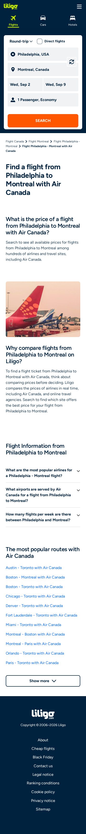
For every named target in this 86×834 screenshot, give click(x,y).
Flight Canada (15, 141)
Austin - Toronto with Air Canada (34, 567)
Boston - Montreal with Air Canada (35, 577)
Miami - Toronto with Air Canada (33, 624)
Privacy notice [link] (43, 800)
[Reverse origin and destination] (71, 62)
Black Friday (43, 757)
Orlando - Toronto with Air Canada (35, 653)
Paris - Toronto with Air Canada (32, 662)
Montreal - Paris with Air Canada (33, 643)
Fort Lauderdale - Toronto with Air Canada (41, 615)
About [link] (43, 740)
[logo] (11, 6)
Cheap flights (43, 748)
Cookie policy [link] (43, 792)
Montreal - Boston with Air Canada (35, 634)
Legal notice (43, 774)
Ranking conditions (43, 783)
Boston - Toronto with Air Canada (34, 586)
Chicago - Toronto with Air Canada (35, 596)
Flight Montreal (39, 141)
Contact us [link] (43, 766)
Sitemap (43, 809)
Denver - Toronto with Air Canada (34, 605)
